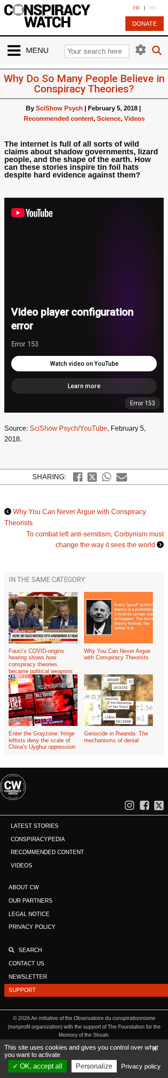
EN (152, 7)
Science (109, 118)
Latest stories (35, 826)
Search (30, 950)
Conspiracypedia (38, 839)
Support (22, 990)
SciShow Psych (59, 108)
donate (144, 23)
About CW (24, 887)
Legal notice (29, 914)
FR (136, 7)
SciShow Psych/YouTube (68, 428)
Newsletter (28, 977)
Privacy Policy (32, 927)
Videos (134, 118)
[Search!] (157, 51)
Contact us (26, 963)
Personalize (94, 1066)
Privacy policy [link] (141, 1066)
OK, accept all (40, 1066)
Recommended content (58, 118)
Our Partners (31, 900)
